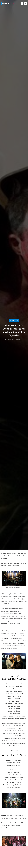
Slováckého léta (5, 828)
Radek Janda (10, 339)
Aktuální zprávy (14, 320)
